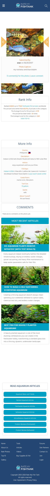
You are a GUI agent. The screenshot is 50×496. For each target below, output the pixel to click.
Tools (18, 443)
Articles (19, 447)
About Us (4, 447)
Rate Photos (5, 451)
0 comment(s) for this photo (18, 76)
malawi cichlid (8, 171)
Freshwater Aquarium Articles (25, 406)
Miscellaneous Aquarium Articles (25, 418)
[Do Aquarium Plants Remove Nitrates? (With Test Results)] (25, 234)
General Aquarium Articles (25, 400)
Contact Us (44, 451)
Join (41, 455)
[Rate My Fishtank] (24, 7)
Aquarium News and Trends (25, 394)
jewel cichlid (42, 174)
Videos (18, 451)
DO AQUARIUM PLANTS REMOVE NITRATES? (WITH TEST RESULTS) (19, 248)
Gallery (3, 460)
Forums (42, 443)
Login (41, 460)
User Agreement (19, 480)
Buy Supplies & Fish (23, 455)
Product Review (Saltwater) (25, 430)
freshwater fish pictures (30, 106)
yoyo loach (33, 174)
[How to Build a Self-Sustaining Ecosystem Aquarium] (25, 275)
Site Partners (44, 447)
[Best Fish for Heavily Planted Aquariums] (25, 314)
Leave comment (36, 76)
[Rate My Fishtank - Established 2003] (25, 468)
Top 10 (3, 455)
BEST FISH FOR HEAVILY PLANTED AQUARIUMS (20, 327)
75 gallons (25, 186)
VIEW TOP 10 (25, 118)
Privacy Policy (32, 480)
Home (3, 443)
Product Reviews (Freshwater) (25, 424)
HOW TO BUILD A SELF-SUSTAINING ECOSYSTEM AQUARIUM (21, 289)
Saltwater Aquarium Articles (25, 412)
